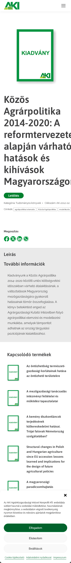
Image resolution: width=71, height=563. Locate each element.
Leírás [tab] (10, 254)
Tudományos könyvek (28, 203)
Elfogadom (35, 527)
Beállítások (35, 548)
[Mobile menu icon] (63, 5)
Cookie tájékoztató (14, 557)
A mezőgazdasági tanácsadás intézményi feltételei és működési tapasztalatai (47, 396)
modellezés (64, 209)
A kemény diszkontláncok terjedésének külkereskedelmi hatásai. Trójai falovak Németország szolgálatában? (45, 426)
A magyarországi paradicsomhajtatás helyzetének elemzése (42, 486)
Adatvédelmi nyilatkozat (38, 557)
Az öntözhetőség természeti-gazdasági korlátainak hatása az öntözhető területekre (46, 370)
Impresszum (59, 557)
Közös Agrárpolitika (47, 209)
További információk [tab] (24, 263)
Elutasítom (35, 538)
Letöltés (13, 195)
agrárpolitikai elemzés (25, 209)
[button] (65, 495)
